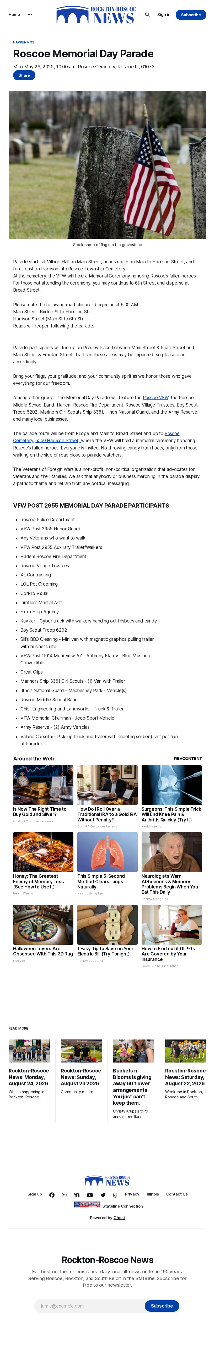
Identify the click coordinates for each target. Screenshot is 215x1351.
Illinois (153, 1194)
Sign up (35, 1194)
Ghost (119, 1217)
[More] (30, 14)
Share (24, 75)
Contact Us (177, 1194)
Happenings (23, 42)
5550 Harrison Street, (58, 440)
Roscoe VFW (155, 397)
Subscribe (191, 14)
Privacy (132, 1194)
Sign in (163, 14)
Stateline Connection (123, 1206)
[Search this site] (147, 14)
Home (14, 14)
